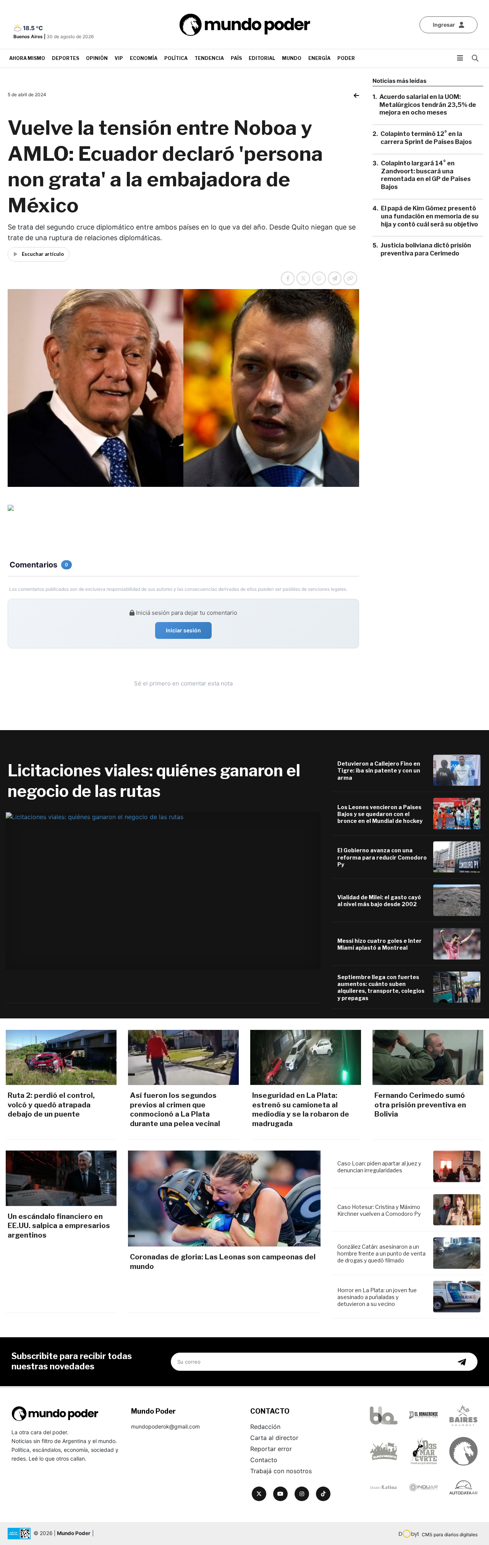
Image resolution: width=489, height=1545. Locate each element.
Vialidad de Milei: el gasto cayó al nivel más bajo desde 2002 (379, 900)
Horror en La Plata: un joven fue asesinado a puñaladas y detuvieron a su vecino (377, 1297)
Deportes (65, 58)
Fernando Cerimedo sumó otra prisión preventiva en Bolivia (420, 1104)
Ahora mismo (27, 58)
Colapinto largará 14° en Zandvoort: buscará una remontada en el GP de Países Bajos (426, 175)
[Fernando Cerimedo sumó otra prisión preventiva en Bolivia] (427, 1057)
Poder (346, 58)
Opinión (97, 58)
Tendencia (209, 58)
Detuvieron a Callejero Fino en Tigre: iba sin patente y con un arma (378, 770)
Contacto (263, 1460)
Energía (319, 58)
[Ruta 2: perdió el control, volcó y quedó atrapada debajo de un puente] (61, 1057)
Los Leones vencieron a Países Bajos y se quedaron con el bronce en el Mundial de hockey (380, 814)
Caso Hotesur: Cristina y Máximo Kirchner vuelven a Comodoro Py (379, 1210)
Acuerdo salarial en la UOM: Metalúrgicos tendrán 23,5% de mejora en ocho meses (427, 104)
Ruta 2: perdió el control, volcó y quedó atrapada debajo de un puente (51, 1104)
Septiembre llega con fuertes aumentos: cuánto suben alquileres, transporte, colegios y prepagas (380, 987)
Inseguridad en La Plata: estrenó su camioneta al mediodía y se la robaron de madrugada (300, 1109)
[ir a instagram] (302, 1494)
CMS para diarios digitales (450, 1534)
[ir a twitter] (259, 1494)
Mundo (291, 58)
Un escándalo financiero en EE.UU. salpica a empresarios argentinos (59, 1226)
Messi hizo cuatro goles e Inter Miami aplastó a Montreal (379, 944)
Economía (143, 58)
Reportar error (271, 1449)
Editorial (262, 58)
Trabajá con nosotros (281, 1471)
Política (176, 58)
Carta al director (274, 1438)
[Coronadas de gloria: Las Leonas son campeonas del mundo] (224, 1198)
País (236, 58)
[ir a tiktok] (323, 1494)
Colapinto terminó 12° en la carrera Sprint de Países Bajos (426, 137)
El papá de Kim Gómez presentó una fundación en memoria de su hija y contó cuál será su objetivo (430, 216)
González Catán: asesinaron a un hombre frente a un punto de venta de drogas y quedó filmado (381, 1253)
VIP (119, 58)
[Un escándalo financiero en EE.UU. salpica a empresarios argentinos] (61, 1178)
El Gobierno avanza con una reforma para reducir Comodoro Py (382, 857)
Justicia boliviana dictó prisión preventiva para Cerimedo (426, 249)
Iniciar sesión (183, 630)
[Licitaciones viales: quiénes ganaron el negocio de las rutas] (163, 890)
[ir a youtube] (280, 1494)
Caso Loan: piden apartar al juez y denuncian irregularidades (379, 1166)
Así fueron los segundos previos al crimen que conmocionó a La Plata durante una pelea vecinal (175, 1109)
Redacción (265, 1426)
